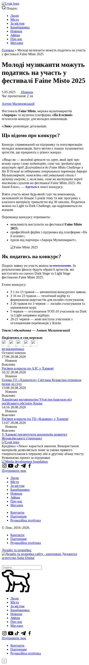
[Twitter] (12, 345)
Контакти (17, 512)
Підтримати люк (14, 470)
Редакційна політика (25, 520)
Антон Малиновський (18, 104)
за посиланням (60, 265)
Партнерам (18, 516)
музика (7, 349)
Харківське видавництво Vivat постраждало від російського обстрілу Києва (37, 401)
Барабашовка (20, 27)
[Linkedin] (20, 345)
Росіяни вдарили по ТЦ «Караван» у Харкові (35, 419)
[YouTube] (11, 467)
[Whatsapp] (34, 345)
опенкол (18, 349)
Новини (16, 31)
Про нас (16, 39)
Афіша (15, 35)
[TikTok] (17, 467)
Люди (14, 15)
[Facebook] (5, 345)
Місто (14, 19)
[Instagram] (5, 467)
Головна (8, 50)
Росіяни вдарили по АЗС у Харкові (28, 368)
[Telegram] (27, 345)
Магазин (16, 43)
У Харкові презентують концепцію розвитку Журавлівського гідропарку (34, 436)
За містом (17, 23)
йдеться (31, 187)
